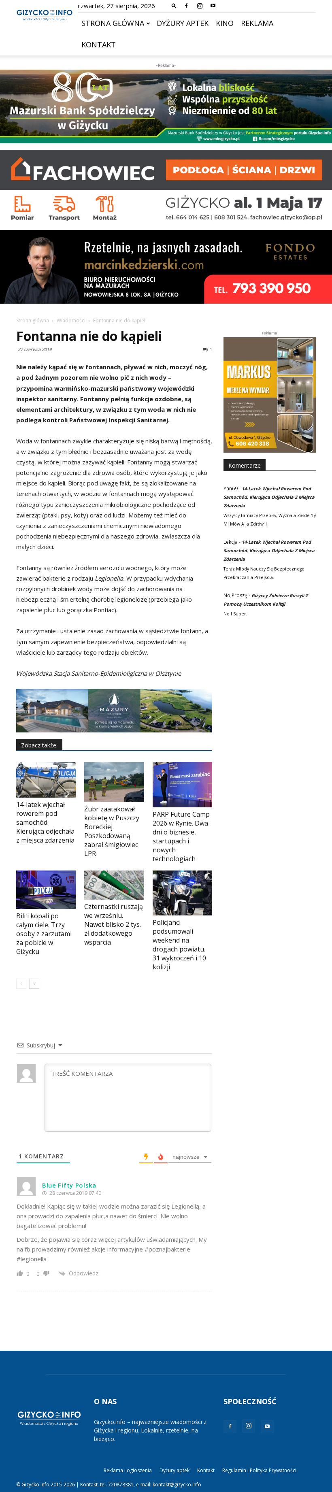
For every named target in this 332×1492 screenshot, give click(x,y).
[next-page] (34, 984)
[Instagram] (200, 5)
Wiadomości (71, 320)
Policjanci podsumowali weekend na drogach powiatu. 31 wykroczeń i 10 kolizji (179, 944)
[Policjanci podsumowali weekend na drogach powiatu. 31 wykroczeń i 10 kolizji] (182, 893)
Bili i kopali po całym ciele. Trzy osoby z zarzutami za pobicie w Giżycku (44, 933)
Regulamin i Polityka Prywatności (259, 1470)
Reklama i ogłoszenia (128, 1470)
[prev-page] (21, 984)
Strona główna (112, 23)
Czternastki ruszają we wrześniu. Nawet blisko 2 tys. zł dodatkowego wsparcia (113, 924)
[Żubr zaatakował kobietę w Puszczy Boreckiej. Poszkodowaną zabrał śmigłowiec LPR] (114, 782)
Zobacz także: (39, 745)
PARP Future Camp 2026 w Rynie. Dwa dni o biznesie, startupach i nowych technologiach (181, 836)
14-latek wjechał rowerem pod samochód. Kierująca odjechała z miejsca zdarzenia (45, 822)
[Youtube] (213, 5)
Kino (225, 23)
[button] (174, 5)
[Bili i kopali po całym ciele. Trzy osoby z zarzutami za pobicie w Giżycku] (46, 890)
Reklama (257, 23)
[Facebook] (186, 5)
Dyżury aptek (183, 23)
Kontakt (98, 44)
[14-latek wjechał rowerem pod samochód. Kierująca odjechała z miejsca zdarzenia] (46, 780)
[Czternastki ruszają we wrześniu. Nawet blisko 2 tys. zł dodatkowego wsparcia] (114, 885)
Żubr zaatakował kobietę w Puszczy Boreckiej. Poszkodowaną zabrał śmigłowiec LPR (111, 831)
